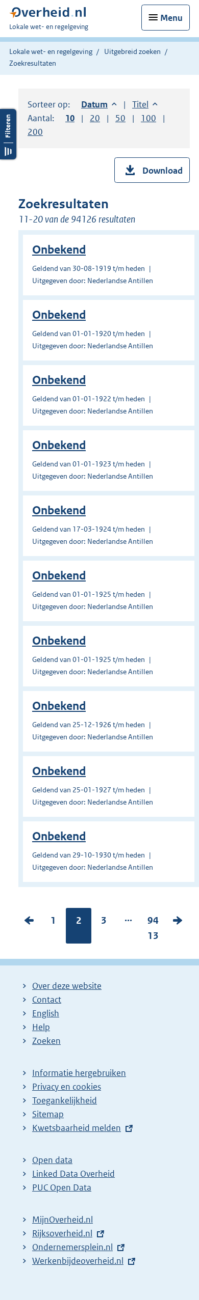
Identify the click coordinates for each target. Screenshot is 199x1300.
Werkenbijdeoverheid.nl (77, 1260)
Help (41, 1027)
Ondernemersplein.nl (72, 1247)
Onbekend (59, 250)
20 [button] (95, 118)
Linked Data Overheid (73, 1173)
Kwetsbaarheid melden (76, 1127)
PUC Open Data (61, 1187)
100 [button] (148, 118)
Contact (46, 999)
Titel (145, 104)
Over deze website (67, 985)
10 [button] (69, 118)
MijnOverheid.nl (62, 1219)
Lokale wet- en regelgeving (50, 51)
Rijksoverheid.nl (62, 1233)
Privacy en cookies (66, 1086)
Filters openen (8, 134)
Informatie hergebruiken (79, 1072)
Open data (52, 1160)
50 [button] (120, 118)
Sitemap (48, 1114)
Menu (171, 17)
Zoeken (46, 1040)
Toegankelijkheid (64, 1100)
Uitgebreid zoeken (132, 51)
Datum (99, 104)
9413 (153, 930)
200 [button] (35, 131)
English (45, 1013)
